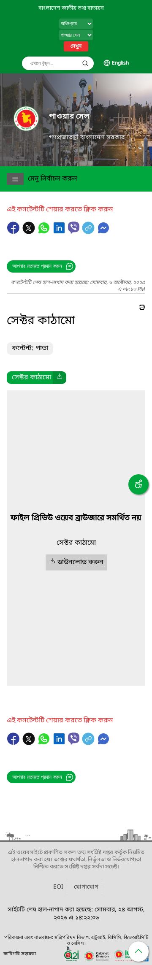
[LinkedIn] (60, 232)
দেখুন (76, 46)
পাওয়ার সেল (69, 117)
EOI (58, 887)
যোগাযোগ (86, 887)
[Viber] (74, 228)
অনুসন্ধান (85, 63)
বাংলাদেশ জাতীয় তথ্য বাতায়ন (71, 8)
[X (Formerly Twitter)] (29, 232)
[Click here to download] (59, 378)
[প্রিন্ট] (141, 308)
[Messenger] (103, 232)
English (120, 63)
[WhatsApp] (44, 232)
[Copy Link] (89, 232)
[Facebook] (14, 232)
